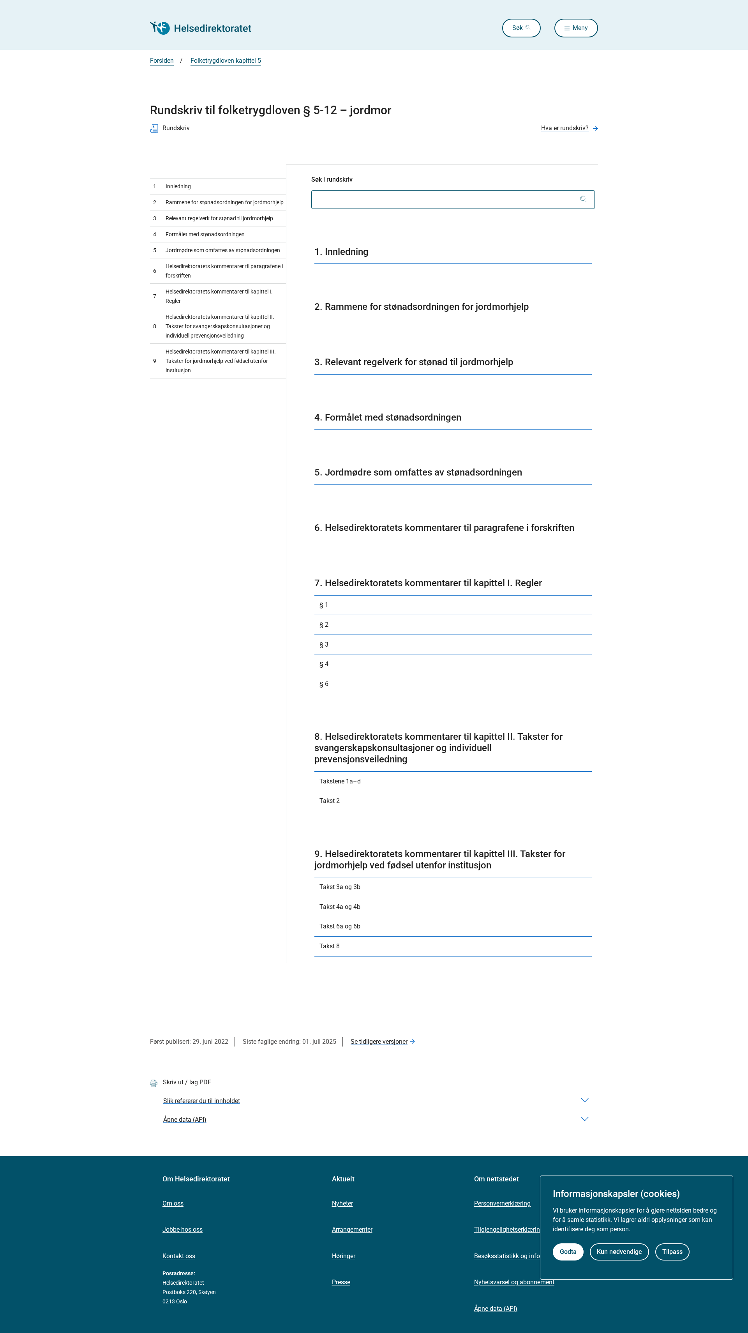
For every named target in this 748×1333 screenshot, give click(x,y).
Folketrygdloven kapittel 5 (226, 60)
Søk (517, 28)
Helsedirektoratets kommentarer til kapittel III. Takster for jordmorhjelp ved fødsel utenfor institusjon (214, 360)
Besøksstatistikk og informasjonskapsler (530, 1256)
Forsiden (162, 60)
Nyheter (342, 1203)
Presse (341, 1282)
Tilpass (672, 1251)
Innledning (172, 186)
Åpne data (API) (495, 1308)
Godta (568, 1251)
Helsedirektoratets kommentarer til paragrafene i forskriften (218, 271)
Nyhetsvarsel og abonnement (514, 1282)
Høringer (343, 1256)
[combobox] (453, 200)
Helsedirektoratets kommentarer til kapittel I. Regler (213, 296)
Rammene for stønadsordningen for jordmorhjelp (218, 202)
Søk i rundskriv (332, 179)
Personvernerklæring (502, 1203)
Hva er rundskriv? (565, 128)
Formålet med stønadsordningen (199, 234)
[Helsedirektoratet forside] (206, 28)
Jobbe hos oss (182, 1229)
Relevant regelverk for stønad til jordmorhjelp (213, 218)
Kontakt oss (178, 1256)
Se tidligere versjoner (379, 1041)
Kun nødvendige (619, 1251)
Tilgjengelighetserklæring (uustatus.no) (528, 1229)
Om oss (172, 1203)
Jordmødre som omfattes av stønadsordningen (216, 250)
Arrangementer (352, 1229)
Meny (580, 28)
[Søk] (584, 199)
